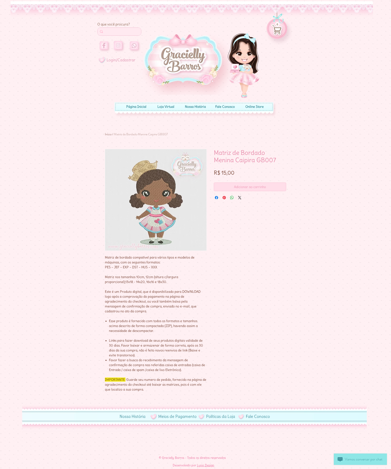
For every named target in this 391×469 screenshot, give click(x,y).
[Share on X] (239, 197)
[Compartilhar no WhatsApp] (232, 197)
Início (108, 134)
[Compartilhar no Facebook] (216, 197)
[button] (277, 24)
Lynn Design (205, 465)
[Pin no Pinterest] (224, 197)
